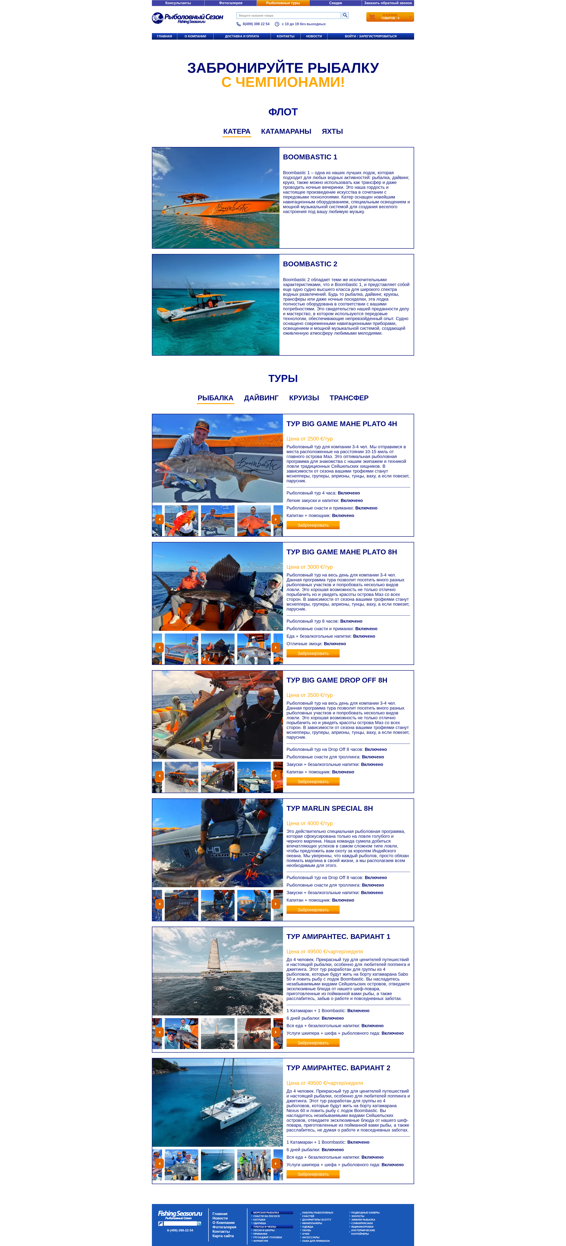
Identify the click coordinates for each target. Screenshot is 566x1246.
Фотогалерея (230, 3)
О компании (195, 36)
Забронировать (313, 525)
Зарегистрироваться (378, 36)
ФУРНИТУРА (260, 1241)
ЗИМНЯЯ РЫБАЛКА (363, 1219)
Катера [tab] (236, 131)
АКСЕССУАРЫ (310, 1237)
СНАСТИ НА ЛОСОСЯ (266, 1216)
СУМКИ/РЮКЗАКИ (362, 1223)
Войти (350, 36)
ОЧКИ (305, 1234)
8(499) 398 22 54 (256, 24)
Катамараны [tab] (286, 131)
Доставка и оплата (242, 36)
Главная (164, 36)
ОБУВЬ (306, 1230)
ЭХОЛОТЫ (357, 1216)
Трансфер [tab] (349, 398)
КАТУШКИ (259, 1219)
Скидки (335, 3)
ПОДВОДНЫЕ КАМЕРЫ (365, 1212)
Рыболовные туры (283, 3)
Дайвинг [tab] (261, 398)
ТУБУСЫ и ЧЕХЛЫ (264, 1226)
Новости (314, 36)
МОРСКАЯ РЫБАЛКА (266, 1212)
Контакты (285, 36)
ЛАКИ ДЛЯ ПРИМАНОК (316, 1241)
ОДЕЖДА (307, 1226)
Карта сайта (223, 1236)
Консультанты (178, 3)
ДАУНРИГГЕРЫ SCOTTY (316, 1219)
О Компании (223, 1223)
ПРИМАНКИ (260, 1234)
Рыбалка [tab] (215, 398)
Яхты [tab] (332, 131)
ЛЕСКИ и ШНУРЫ (264, 1230)
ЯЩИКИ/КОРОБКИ (362, 1226)
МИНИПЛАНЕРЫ (312, 1223)
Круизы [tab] (304, 398)
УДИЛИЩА (259, 1223)
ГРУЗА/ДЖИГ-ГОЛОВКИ (267, 1237)
